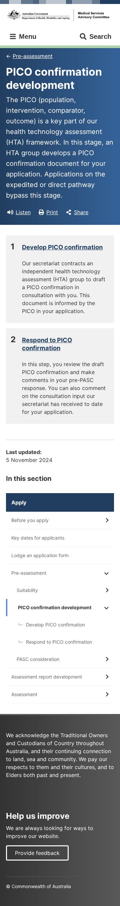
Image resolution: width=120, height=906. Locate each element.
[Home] (60, 15)
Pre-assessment (33, 56)
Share (81, 212)
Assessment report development (46, 677)
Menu (26, 36)
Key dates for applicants (37, 538)
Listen (23, 212)
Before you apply (30, 520)
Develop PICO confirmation (62, 247)
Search (100, 36)
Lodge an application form (40, 555)
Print (52, 212)
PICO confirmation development (54, 607)
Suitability (27, 590)
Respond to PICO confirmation (59, 642)
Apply (18, 502)
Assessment (24, 694)
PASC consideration (38, 659)
